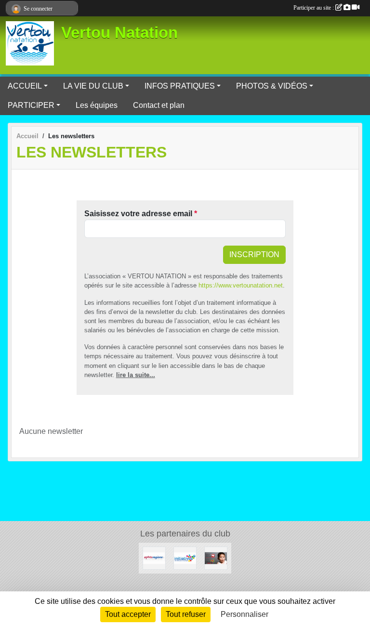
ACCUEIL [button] (25, 86)
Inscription (254, 254)
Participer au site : (314, 7)
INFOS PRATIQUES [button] (180, 86)
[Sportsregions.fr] (154, 557)
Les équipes (97, 105)
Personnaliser (244, 614)
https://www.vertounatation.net (240, 285)
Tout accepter (128, 614)
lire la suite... (135, 375)
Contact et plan (159, 105)
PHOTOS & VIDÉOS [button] (271, 86)
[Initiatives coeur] (215, 557)
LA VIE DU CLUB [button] (93, 86)
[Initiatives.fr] (185, 557)
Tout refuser (186, 614)
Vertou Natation (119, 32)
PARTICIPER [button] (31, 105)
